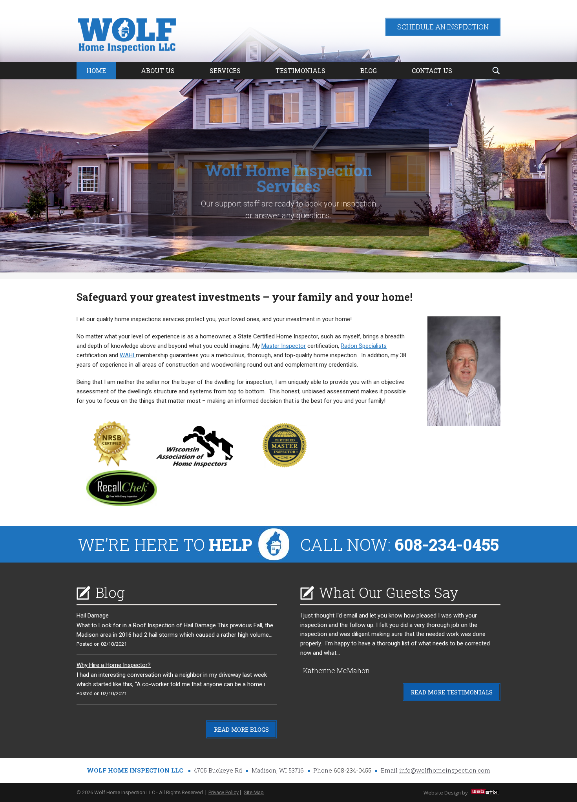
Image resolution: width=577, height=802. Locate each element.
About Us (158, 70)
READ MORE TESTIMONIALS (452, 692)
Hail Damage (93, 615)
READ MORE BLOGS (241, 729)
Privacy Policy (223, 792)
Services (225, 70)
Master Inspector (283, 345)
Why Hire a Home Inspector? (114, 665)
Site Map (254, 792)
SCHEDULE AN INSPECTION (443, 26)
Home (96, 70)
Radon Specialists (364, 345)
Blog (368, 70)
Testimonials (300, 70)
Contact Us (432, 70)
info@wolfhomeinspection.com (444, 770)
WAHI (128, 355)
